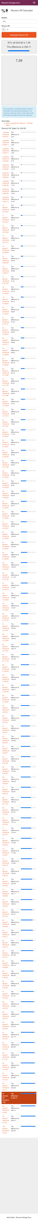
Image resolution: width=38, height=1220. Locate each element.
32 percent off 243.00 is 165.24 (5, 433)
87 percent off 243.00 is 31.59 (5, 995)
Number (4, 18)
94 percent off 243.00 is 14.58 (5, 1066)
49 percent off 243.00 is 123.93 (5, 606)
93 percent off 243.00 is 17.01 (5, 1056)
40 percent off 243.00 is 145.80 (5, 515)
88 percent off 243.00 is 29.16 (5, 1005)
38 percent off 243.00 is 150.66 (5, 494)
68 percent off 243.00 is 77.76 (5, 800)
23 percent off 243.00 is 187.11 (5, 341)
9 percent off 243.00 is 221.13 (5, 199)
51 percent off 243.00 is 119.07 (5, 627)
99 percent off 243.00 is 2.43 (5, 1119)
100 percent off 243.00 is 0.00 (5, 1129)
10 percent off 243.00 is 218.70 (5, 208)
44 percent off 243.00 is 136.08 (5, 555)
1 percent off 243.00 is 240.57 (5, 134)
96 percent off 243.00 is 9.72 (5, 1086)
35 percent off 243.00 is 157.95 (5, 464)
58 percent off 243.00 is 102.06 (5, 698)
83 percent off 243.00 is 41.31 (5, 954)
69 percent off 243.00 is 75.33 (5, 811)
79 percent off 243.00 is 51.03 (5, 913)
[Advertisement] (19, 85)
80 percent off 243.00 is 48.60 (5, 923)
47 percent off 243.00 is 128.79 (5, 586)
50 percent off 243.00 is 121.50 (5, 617)
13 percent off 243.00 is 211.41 (5, 239)
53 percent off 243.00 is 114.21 (5, 647)
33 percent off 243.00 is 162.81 (5, 443)
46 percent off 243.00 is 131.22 (5, 576)
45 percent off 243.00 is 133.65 (5, 566)
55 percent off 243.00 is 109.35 (5, 668)
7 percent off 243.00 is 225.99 (5, 183)
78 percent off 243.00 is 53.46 (5, 903)
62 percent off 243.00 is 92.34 (5, 739)
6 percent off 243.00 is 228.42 (5, 175)
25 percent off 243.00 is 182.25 (5, 361)
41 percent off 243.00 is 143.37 (5, 525)
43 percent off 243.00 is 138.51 (5, 545)
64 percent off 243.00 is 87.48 (5, 760)
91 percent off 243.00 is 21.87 (5, 1035)
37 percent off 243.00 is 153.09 (5, 484)
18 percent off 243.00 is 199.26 (5, 290)
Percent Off (6, 26)
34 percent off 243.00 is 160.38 (5, 453)
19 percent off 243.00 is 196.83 (5, 300)
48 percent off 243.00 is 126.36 (5, 596)
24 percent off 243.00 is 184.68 (5, 351)
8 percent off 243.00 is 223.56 (5, 191)
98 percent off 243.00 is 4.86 (5, 1109)
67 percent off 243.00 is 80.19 (5, 790)
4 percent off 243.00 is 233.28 (5, 159)
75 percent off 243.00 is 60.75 (5, 872)
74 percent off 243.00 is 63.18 (5, 862)
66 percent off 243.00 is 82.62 (5, 780)
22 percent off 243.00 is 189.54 (5, 331)
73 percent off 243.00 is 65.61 (5, 852)
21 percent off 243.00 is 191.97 (5, 321)
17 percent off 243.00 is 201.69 (5, 280)
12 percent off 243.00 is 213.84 (5, 229)
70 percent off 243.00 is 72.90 (5, 821)
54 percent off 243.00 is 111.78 (5, 658)
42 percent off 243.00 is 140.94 (5, 535)
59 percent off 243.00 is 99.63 (5, 709)
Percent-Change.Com (11, 2)
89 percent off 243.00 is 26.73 (5, 1015)
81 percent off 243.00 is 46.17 (5, 933)
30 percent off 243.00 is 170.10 (5, 412)
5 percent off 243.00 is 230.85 (5, 167)
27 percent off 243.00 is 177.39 (5, 382)
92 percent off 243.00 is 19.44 (5, 1046)
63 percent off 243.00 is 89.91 (5, 749)
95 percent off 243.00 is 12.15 (5, 1076)
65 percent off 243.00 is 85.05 (5, 770)
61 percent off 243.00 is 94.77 (5, 729)
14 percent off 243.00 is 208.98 (5, 249)
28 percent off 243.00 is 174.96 (5, 392)
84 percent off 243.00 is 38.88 (5, 964)
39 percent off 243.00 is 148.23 (5, 504)
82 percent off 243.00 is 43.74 (5, 943)
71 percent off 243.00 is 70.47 (5, 831)
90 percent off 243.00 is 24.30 (5, 1025)
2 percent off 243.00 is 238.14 (5, 142)
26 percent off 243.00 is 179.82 (5, 372)
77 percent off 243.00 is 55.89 (5, 892)
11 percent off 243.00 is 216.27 (5, 218)
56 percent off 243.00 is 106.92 (5, 678)
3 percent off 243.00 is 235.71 (5, 150)
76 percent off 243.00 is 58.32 (5, 882)
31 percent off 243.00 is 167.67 (5, 423)
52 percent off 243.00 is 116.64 (5, 637)
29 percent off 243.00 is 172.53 (5, 402)
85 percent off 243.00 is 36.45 (5, 974)
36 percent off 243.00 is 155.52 (5, 474)
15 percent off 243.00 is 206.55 (5, 259)
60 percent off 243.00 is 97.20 (5, 719)
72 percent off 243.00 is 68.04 (5, 841)
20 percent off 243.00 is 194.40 (5, 310)
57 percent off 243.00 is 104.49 (5, 688)
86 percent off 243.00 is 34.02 (5, 984)
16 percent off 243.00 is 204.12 (5, 269)
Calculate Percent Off (19, 34)
